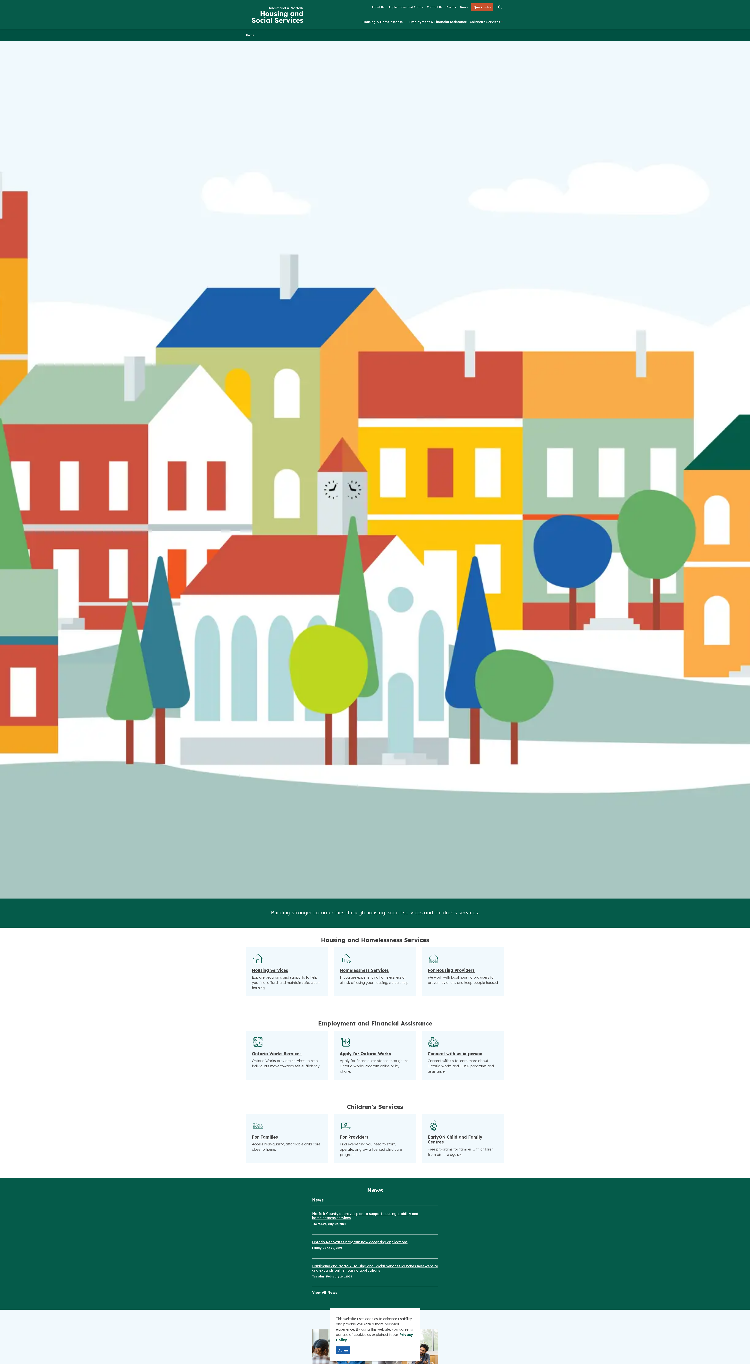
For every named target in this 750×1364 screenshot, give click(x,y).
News (464, 7)
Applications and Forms (405, 7)
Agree (343, 1350)
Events (451, 7)
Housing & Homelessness (382, 22)
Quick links (482, 7)
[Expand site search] (500, 7)
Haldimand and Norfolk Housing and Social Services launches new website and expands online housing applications (375, 1268)
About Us (378, 7)
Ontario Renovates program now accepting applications (360, 1242)
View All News (324, 1292)
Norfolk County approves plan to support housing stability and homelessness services (365, 1216)
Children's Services (485, 22)
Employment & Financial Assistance (438, 22)
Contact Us (435, 7)
